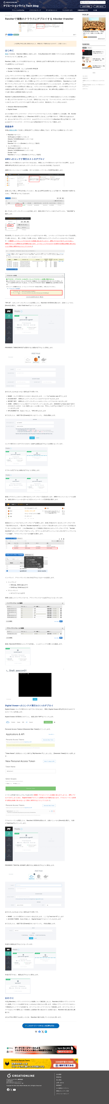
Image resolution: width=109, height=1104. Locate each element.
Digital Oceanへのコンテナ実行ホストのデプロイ (93, 85)
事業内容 (58, 1077)
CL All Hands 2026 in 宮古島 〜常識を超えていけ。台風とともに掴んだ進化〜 (93, 33)
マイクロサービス (67, 10)
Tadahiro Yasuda (92, 37)
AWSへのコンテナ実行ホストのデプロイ (93, 81)
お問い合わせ (99, 6)
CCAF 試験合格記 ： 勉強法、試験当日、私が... (98, 59)
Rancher (16, 34)
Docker (10, 34)
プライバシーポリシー (62, 1093)
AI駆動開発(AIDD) (83, 10)
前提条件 (85, 78)
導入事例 (58, 1080)
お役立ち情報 (86, 6)
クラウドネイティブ (35, 10)
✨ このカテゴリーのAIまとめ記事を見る (39, 1026)
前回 (6, 54)
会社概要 (58, 1074)
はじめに (85, 76)
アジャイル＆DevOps (18, 10)
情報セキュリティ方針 (62, 1091)
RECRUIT (59, 1085)
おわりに (85, 88)
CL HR (85, 37)
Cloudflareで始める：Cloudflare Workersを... (99, 66)
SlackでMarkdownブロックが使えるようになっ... (98, 52)
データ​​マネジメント (51, 10)
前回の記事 (13, 130)
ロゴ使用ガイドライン (62, 1088)
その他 (95, 10)
